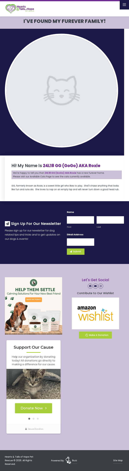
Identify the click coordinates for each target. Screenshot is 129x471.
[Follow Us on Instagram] (100, 286)
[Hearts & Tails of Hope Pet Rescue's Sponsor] (33, 305)
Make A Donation (98, 335)
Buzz (74, 460)
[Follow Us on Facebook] (90, 286)
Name (70, 212)
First (69, 227)
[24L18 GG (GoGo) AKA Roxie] (61, 90)
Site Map (118, 460)
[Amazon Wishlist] (95, 313)
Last (99, 227)
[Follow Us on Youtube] (95, 286)
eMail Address (75, 234)
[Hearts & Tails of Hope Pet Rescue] (22, 9)
